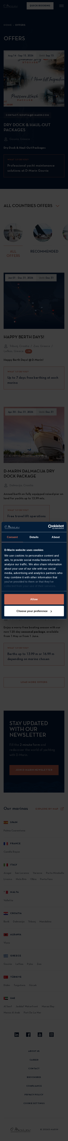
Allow (34, 599)
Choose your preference (32, 611)
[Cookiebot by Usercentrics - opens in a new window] (48, 527)
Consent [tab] (12, 536)
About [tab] (56, 536)
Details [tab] (34, 536)
